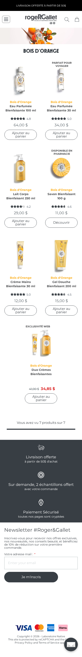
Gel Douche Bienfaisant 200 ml (61, 284)
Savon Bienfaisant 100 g (61, 196)
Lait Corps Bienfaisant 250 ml (20, 196)
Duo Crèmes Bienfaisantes (41, 372)
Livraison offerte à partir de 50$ (41, 5)
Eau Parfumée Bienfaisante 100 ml (20, 108)
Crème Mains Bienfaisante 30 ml (20, 284)
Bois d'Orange (21, 102)
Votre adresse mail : (19, 554)
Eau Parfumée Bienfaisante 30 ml (61, 108)
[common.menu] (6, 19)
